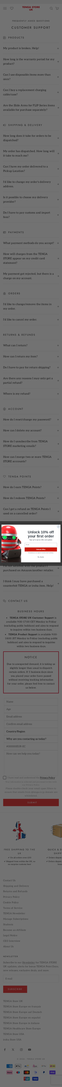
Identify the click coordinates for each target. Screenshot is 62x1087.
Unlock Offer (40, 549)
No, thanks (41, 557)
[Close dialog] (58, 526)
